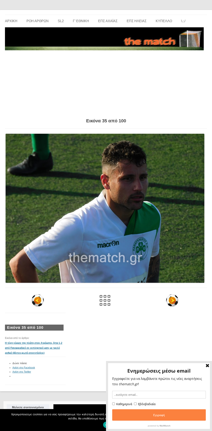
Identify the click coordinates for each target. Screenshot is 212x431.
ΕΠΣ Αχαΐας (108, 21)
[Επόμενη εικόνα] (172, 300)
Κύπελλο (164, 21)
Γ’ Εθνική (81, 21)
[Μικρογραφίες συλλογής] (104, 300)
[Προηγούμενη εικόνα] (37, 300)
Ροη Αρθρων (37, 21)
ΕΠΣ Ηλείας (137, 21)
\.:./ (183, 21)
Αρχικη (11, 21)
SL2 (61, 21)
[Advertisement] (106, 83)
